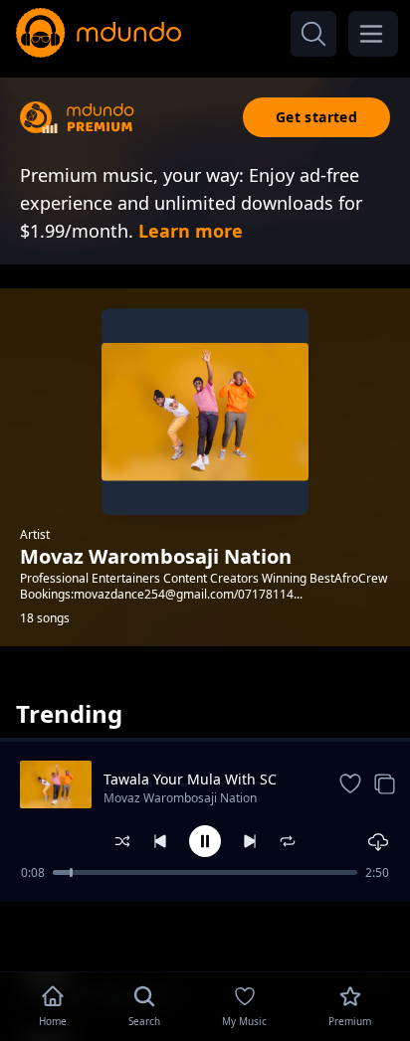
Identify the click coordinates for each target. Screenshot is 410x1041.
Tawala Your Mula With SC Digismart (190, 779)
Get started (316, 116)
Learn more (190, 231)
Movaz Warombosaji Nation (180, 797)
